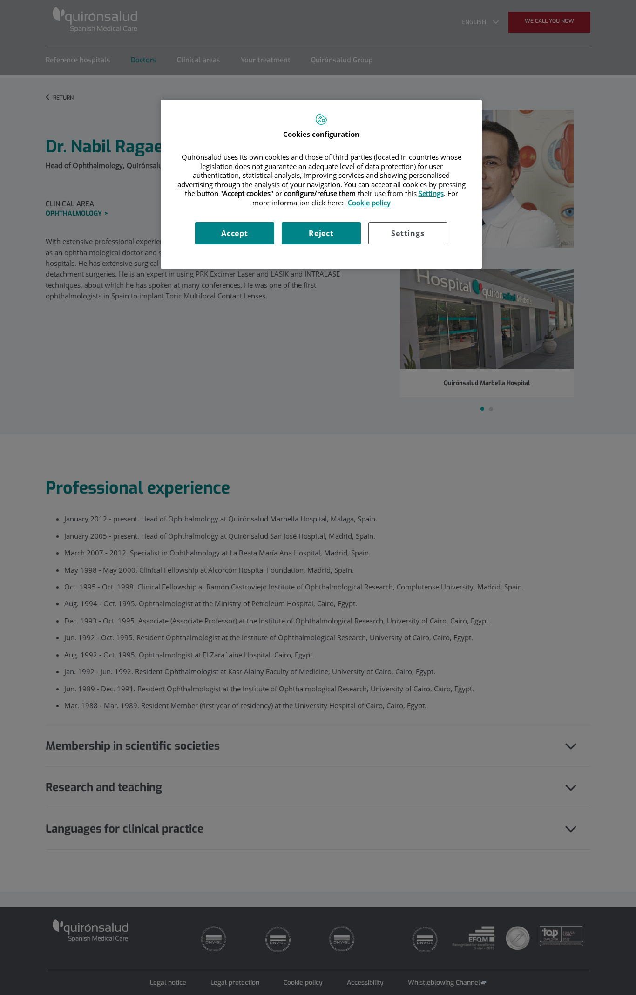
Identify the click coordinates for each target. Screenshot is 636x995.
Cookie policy (369, 202)
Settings (407, 233)
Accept (234, 233)
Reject (321, 233)
